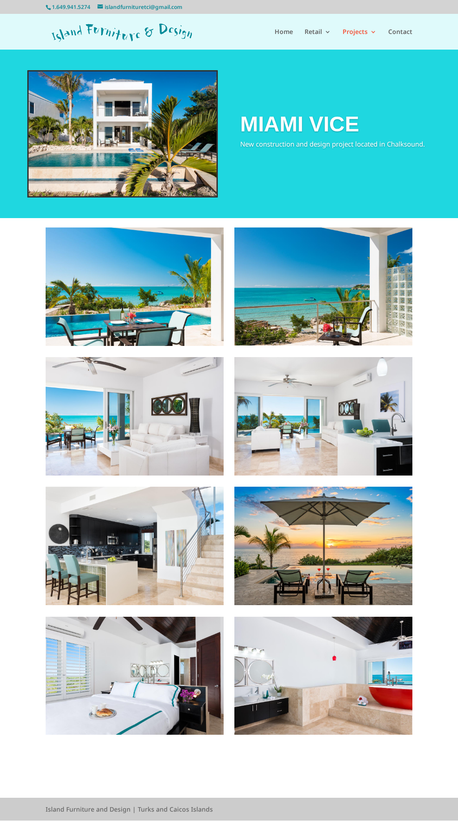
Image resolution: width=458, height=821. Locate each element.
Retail (313, 32)
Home (284, 32)
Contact (400, 32)
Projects (355, 32)
